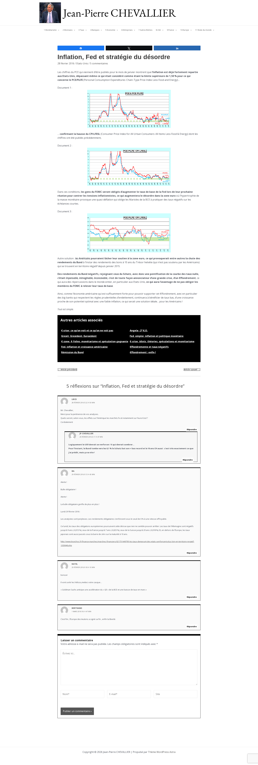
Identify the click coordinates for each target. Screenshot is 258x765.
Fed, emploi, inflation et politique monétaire (156, 336)
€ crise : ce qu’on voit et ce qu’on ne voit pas (87, 330)
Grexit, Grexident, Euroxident (79, 336)
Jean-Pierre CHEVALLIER (119, 13)
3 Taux (81, 30)
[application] (58, 30)
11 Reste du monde (203, 30)
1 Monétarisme (50, 30)
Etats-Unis (82, 63)
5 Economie (110, 30)
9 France (170, 30)
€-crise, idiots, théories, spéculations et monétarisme (162, 341)
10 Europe (184, 30)
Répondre (192, 429)
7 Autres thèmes (145, 30)
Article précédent (67, 369)
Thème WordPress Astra (161, 752)
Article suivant (192, 369)
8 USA (158, 30)
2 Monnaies (67, 30)
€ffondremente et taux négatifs (149, 346)
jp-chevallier (86, 433)
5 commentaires (99, 63)
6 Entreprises (126, 30)
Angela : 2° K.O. (139, 330)
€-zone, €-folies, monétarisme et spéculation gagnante (94, 341)
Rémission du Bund (72, 352)
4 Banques (94, 30)
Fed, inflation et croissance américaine (84, 346)
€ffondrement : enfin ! (143, 352)
